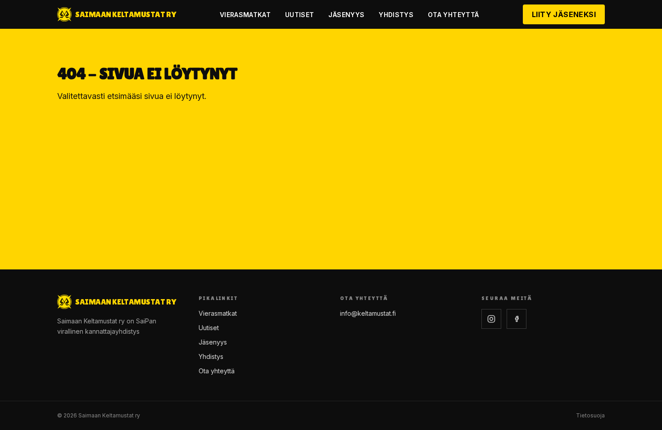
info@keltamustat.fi (368, 313)
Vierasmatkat (245, 14)
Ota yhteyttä (453, 14)
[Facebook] (516, 319)
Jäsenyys (346, 14)
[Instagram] (491, 319)
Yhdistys (396, 14)
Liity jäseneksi (564, 14)
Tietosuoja (590, 415)
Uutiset (299, 14)
